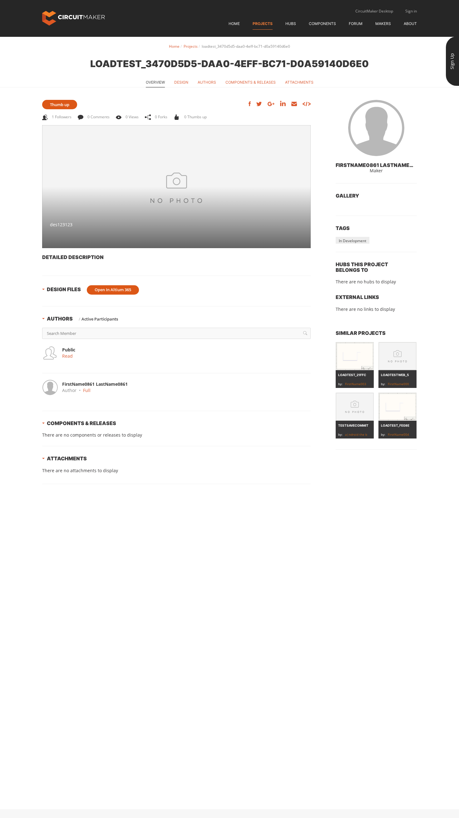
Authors (207, 82)
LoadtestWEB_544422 (400, 375)
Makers (383, 23)
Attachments (299, 82)
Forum (356, 23)
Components (322, 23)
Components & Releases (250, 82)
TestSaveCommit (353, 425)
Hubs (290, 23)
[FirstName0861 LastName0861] (376, 128)
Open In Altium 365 (113, 289)
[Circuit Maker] (73, 18)
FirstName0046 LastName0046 (411, 434)
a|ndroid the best (358, 434)
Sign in (411, 11)
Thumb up (59, 104)
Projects (263, 23)
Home (234, 23)
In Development (352, 240)
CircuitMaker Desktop (374, 11)
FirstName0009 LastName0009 (411, 384)
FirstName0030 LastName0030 (368, 384)
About (410, 23)
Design (181, 82)
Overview (155, 82)
